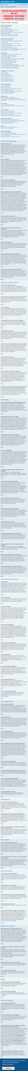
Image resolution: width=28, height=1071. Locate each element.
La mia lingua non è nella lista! (6, 44)
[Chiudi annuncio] (26, 9)
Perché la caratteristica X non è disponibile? (9, 133)
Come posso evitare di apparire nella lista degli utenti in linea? (12, 40)
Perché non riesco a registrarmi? (7, 28)
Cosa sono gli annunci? (5, 77)
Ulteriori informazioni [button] (7, 1064)
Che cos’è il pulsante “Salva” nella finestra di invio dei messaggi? (12, 65)
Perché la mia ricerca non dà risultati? (7, 112)
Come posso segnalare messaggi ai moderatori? (9, 64)
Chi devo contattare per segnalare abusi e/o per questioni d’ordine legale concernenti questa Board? (14, 135)
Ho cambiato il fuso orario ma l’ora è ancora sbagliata (10, 43)
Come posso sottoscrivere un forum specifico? (9, 121)
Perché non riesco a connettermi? (7, 31)
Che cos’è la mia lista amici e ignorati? (7, 104)
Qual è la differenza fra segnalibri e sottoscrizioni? (10, 119)
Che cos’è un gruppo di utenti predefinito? (8, 92)
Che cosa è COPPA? (4, 27)
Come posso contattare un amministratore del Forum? (10, 136)
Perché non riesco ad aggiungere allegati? (8, 62)
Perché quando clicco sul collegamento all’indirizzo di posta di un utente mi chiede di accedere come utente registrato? (13, 50)
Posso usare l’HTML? (5, 73)
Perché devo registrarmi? (5, 26)
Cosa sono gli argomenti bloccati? (7, 80)
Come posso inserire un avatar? (6, 46)
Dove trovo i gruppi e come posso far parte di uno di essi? (11, 88)
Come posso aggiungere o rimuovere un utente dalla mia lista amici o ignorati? (13, 106)
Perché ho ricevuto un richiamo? (6, 63)
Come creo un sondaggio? (5, 57)
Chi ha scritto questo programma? (7, 132)
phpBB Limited (9, 1005)
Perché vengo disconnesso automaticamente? (9, 34)
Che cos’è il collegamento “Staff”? (7, 93)
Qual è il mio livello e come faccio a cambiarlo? (9, 47)
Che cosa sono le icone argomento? (7, 81)
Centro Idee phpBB (5, 1018)
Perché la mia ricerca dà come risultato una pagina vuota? (11, 113)
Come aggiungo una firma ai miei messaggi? (9, 56)
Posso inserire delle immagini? (6, 75)
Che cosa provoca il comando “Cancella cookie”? (10, 35)
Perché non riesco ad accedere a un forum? (9, 61)
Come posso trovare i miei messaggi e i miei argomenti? (11, 115)
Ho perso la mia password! (5, 33)
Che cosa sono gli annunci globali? (7, 76)
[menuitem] (2, 4)
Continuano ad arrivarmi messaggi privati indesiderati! (10, 98)
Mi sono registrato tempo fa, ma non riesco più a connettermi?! (12, 32)
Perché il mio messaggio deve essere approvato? (10, 66)
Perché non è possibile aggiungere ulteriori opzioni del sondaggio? (12, 58)
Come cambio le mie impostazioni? (7, 39)
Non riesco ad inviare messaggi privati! (8, 97)
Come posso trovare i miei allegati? (7, 128)
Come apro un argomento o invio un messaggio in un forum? (12, 54)
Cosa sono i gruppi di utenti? (6, 87)
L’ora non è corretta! (4, 42)
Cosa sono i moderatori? (5, 86)
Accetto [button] (8, 1068)
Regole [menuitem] (7, 4)
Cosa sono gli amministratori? (6, 85)
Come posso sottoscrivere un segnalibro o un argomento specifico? (13, 120)
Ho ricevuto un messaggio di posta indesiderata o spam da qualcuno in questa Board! (13, 100)
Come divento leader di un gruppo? (7, 89)
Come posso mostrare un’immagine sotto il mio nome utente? (12, 45)
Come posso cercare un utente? (6, 114)
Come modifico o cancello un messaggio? (8, 55)
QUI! (17, 18)
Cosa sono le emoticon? (5, 74)
